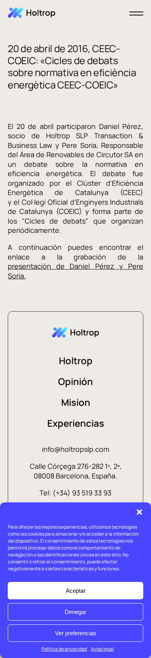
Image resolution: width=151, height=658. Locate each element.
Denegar (75, 612)
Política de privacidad (64, 649)
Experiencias (75, 423)
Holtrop (76, 360)
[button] (139, 512)
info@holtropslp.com (75, 449)
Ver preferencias (75, 633)
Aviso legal (102, 649)
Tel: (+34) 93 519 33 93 (75, 492)
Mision (75, 402)
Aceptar (76, 590)
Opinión (75, 381)
